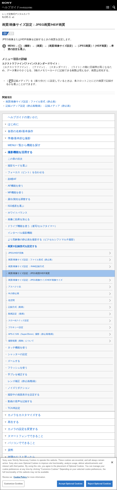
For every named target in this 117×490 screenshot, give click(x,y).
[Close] (112, 462)
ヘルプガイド (17, 7)
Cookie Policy (20, 477)
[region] (58, 473)
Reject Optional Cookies (99, 484)
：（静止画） (31, 101)
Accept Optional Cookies (70, 484)
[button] (114, 7)
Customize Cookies (13, 484)
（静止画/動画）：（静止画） (39, 106)
